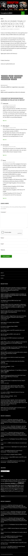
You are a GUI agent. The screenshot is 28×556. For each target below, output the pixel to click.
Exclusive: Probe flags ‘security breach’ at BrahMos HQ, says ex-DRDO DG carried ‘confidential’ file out (14, 347)
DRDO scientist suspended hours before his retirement (13, 91)
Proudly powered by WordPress (7, 554)
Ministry (22, 485)
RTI (16, 489)
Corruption (19, 479)
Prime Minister (21, 488)
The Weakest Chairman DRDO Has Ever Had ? (11, 300)
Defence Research (22, 481)
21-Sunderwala (4, 479)
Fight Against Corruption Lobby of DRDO (10, 322)
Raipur (3, 489)
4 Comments (16, 29)
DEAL (4, 481)
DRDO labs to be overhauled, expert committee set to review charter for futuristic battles (13, 408)
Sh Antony (14, 79)
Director (7, 483)
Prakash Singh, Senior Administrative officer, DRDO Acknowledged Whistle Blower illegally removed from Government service (13, 387)
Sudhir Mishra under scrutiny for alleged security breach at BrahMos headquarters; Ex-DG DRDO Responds (14, 342)
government (11, 485)
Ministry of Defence (5, 486)
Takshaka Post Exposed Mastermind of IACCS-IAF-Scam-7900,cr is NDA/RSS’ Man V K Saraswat (13, 376)
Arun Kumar (4, 75)
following (6, 485)
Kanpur (19, 485)
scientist (22, 489)
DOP (17, 483)
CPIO (22, 479)
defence (7, 481)
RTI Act (18, 489)
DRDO (11, 77)
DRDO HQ (2, 485)
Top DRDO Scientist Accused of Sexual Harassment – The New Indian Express (11, 451)
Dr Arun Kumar (5, 77)
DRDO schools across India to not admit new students (13, 357)
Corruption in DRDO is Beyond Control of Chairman (12, 392)
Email (2, 243)
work (10, 491)
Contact (3, 275)
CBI (16, 479)
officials (2, 488)
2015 (12, 479)
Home (2, 278)
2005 (8, 479)
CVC (25, 479)
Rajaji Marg (7, 489)
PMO (10, 488)
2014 (10, 479)
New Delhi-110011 (19, 486)
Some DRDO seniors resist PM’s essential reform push (13, 330)
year (22, 491)
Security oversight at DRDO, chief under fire (10, 334)
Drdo (2, 18)
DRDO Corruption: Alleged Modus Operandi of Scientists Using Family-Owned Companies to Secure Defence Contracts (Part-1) (13, 317)
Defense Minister (18, 75)
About (2, 272)
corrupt (11, 75)
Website (3, 250)
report (13, 489)
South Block (3, 491)
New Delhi (12, 486)
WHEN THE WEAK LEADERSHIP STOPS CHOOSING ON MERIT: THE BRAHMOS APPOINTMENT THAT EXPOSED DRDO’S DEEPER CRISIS (13, 295)
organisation (18, 77)
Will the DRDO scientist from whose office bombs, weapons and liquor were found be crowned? (14, 353)
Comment (3, 212)
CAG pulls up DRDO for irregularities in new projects (12, 86)
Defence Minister (13, 481)
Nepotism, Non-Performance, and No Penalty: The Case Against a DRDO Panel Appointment (13, 311)
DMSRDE (13, 483)
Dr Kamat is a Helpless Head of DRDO (9, 326)
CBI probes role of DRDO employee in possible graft (12, 338)
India (16, 485)
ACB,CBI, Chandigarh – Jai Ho (7, 366)
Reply (5, 120)
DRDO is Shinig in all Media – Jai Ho (9, 396)
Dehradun (3, 483)
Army (14, 479)
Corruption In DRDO (6, 13)
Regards (10, 489)
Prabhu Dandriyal (6, 79)
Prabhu (11, 29)
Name (2, 237)
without (7, 491)
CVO (1, 481)
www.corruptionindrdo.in (16, 491)
